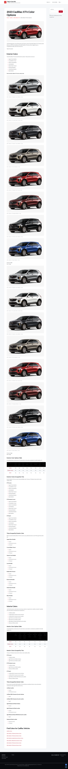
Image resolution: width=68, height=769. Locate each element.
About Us (48, 2)
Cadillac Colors (9, 731)
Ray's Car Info (11, 1)
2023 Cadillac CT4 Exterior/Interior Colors (14, 733)
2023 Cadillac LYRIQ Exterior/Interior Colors (14, 740)
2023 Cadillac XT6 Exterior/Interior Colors (14, 745)
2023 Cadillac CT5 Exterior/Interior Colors (14, 735)
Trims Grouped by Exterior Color (15, 533)
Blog (59, 2)
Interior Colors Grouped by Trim (15, 650)
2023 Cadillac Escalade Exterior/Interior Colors (15, 738)
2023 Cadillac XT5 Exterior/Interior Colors (14, 743)
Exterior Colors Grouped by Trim (15, 477)
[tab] (25, 477)
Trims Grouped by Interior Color (15, 682)
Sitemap (13, 754)
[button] (50, 2)
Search (52, 9)
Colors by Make (54, 2)
